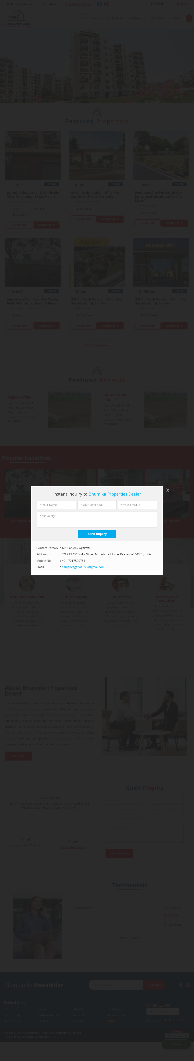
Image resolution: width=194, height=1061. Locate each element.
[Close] (167, 490)
